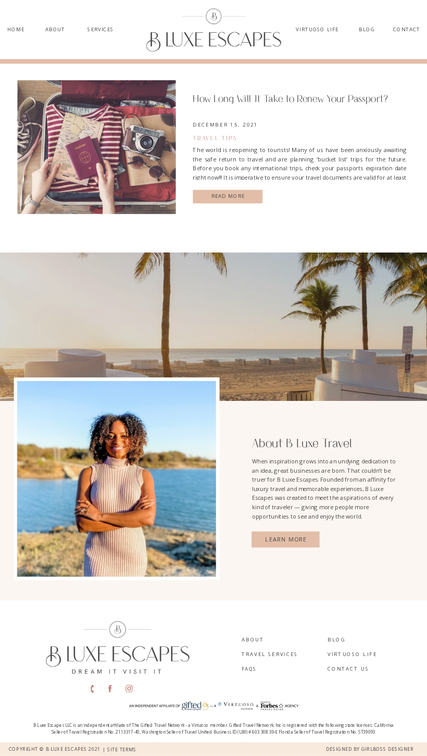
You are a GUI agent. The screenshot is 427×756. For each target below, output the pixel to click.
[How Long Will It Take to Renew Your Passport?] (96, 147)
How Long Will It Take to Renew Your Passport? (290, 99)
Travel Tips (215, 138)
